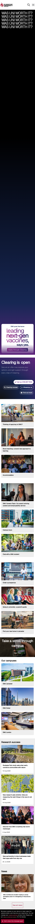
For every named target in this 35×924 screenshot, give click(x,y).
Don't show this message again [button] (13, 921)
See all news (17, 905)
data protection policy (10, 917)
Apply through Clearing (17, 350)
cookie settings (13, 915)
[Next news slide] (32, 885)
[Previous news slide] (2, 885)
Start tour (17, 653)
